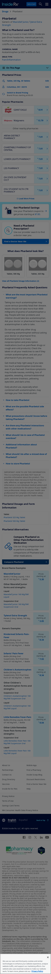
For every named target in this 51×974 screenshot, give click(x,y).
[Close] (48, 957)
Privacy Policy (37, 971)
